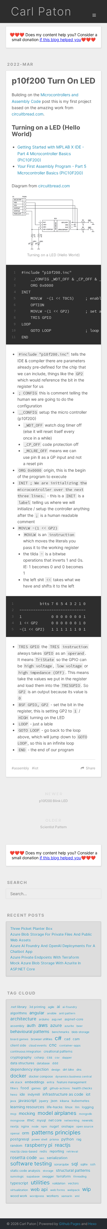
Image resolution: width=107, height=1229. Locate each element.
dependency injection (29, 1069)
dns (78, 1070)
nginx (25, 1126)
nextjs (14, 1126)
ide (22, 1094)
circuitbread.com (27, 113)
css (49, 1057)
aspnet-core (73, 1019)
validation (58, 1183)
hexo (13, 1095)
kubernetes (80, 1101)
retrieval (72, 1151)
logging (88, 1107)
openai (14, 1133)
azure (56, 1025)
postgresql (19, 1139)
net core (55, 1120)
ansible (51, 1013)
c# (58, 1038)
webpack (73, 1190)
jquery (43, 1101)
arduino (44, 1019)
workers (53, 1196)
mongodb (85, 1114)
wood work (18, 1196)
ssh (92, 1164)
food (25, 1088)
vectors (73, 1183)
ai (58, 1006)
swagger (48, 1176)
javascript (28, 1100)
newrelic (87, 1120)
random (16, 1146)
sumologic (17, 1176)
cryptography (21, 1057)
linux (68, 1107)
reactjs (62, 1145)
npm (44, 1126)
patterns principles (56, 1132)
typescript (19, 1183)
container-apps (69, 1045)
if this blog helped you (60, 39)
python (67, 1139)
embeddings (34, 1082)
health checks (82, 1088)
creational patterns (58, 1051)
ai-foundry (69, 1007)
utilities (40, 1182)
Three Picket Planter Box (31, 928)
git (45, 1088)
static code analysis (25, 1171)
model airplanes (57, 1113)
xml (77, 1196)
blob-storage (80, 1032)
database (43, 1063)
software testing (31, 1164)
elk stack (16, 1082)
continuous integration (25, 1051)
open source (84, 1126)
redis (43, 1151)
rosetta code (23, 1157)
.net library (18, 1007)
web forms (57, 1190)
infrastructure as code (63, 1094)
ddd (55, 1063)
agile (51, 1007)
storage (48, 1170)
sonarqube (61, 1164)
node (35, 1126)
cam (76, 1039)
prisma (54, 1139)
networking (71, 1120)
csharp (39, 1057)
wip (86, 1189)
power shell (39, 1139)
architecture (23, 1019)
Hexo (92, 1224)
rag (78, 1139)
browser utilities (41, 1039)
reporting (57, 1151)
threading (79, 1176)
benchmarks (60, 1032)
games (36, 1088)
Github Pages (69, 1224)
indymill (34, 1095)
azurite (69, 1026)
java (13, 1101)
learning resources (27, 1107)
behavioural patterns (29, 1031)
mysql (41, 1120)
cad (67, 1039)
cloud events (38, 1045)
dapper (67, 1057)
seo (41, 1158)
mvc (30, 1120)
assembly (21, 768)
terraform (63, 1176)
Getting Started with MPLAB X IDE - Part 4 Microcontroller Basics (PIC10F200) (50, 153)
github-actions (60, 1088)
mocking (27, 1113)
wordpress (37, 1196)
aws (43, 1025)
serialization (57, 1158)
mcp (13, 1114)
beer (79, 1026)
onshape (67, 1126)
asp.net (57, 1019)
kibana (64, 1101)
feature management (71, 1082)
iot (36, 768)
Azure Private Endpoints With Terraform (44, 957)
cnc (53, 1045)
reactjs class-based (23, 1151)
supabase (33, 1176)
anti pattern (67, 1013)
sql (74, 1164)
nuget (54, 1126)
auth (31, 1025)
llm (77, 1107)
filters (14, 1088)
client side (18, 1045)
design (55, 1069)
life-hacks (54, 1107)
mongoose (17, 1120)
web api (39, 1189)
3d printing (37, 1007)
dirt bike (68, 1070)
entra (50, 1082)
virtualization (19, 1190)
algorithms (18, 1013)
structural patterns (73, 1170)
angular (37, 1013)
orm (25, 1133)
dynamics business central (73, 1076)
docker (18, 1076)
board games (19, 1039)
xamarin (66, 1196)
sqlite (84, 1164)
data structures (22, 1063)
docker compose (41, 1076)
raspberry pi (38, 1145)
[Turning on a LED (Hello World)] (53, 222)
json (54, 1101)
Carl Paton (41, 11)
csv (57, 1057)
